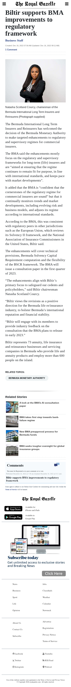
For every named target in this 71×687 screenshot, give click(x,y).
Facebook (18, 653)
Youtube (48, 653)
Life (14, 603)
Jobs (45, 584)
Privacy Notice (49, 634)
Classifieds (47, 590)
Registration (48, 628)
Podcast (48, 666)
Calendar (47, 603)
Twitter (17, 660)
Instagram (19, 666)
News (15, 584)
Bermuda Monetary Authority (27, 378)
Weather (46, 597)
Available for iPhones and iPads (32, 508)
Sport (15, 597)
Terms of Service (11, 489)
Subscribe (17, 635)
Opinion (16, 610)
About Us (17, 622)
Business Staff (14, 40)
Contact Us (17, 629)
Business (16, 590)
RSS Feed (48, 660)
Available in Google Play (30, 517)
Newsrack (47, 610)
